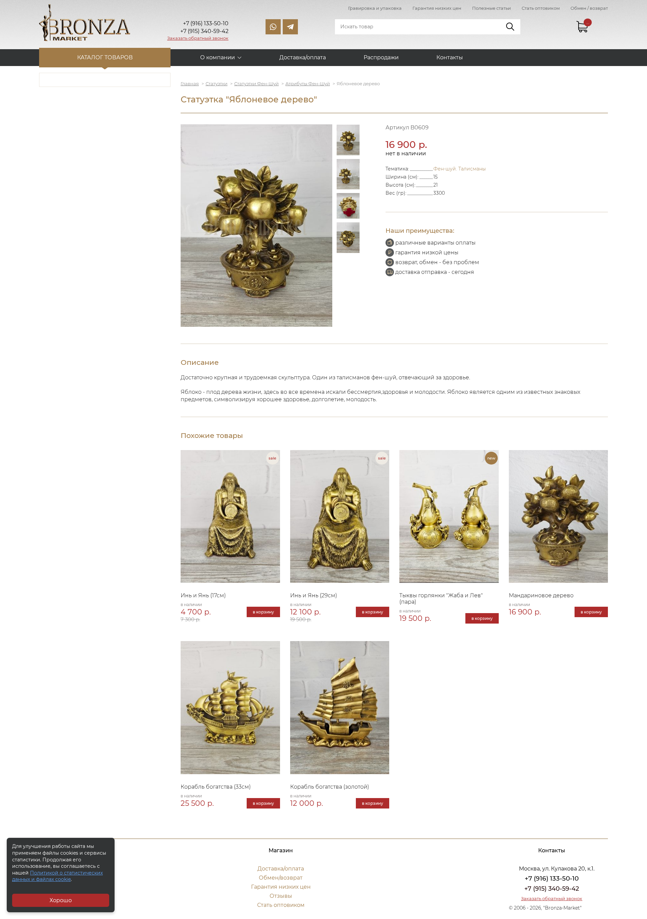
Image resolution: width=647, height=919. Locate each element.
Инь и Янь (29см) (313, 595)
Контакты (449, 57)
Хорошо (61, 900)
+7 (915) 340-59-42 (551, 888)
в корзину (263, 611)
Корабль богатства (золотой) (329, 787)
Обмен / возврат (589, 8)
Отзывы (281, 896)
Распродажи (381, 57)
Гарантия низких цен (436, 8)
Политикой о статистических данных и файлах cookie (57, 876)
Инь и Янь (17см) (203, 595)
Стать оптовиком (541, 8)
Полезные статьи (491, 8)
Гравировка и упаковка (375, 8)
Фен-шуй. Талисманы (459, 169)
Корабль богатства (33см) (216, 787)
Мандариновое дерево (541, 595)
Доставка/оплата (302, 57)
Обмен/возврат (281, 878)
